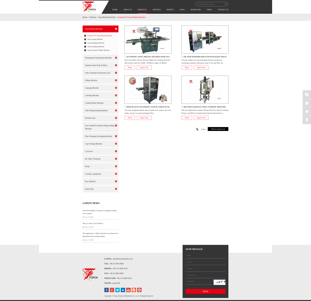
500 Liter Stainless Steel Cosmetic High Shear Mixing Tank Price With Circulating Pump (226, 107)
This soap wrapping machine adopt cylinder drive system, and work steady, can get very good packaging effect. (148, 111)
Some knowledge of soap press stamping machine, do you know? (100, 212)
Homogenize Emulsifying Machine (98, 58)
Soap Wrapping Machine (95, 43)
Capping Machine (92, 88)
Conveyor (89, 151)
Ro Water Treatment (92, 159)
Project (170, 10)
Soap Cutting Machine (95, 39)
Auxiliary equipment (93, 174)
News (182, 10)
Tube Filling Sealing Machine (96, 110)
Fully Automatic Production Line (97, 73)
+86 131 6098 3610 (124, 278)
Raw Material (90, 181)
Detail (130, 68)
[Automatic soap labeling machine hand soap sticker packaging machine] (148, 40)
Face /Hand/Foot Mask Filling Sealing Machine (99, 127)
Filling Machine (91, 80)
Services (157, 10)
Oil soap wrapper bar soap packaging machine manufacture (213, 57)
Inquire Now (144, 68)
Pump (87, 166)
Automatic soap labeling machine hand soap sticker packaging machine (162, 57)
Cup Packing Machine (93, 144)
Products (142, 10)
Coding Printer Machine (94, 103)
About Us (127, 10)
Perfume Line (90, 118)
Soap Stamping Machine (95, 46)
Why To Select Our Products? (93, 223)
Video (209, 10)
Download (196, 10)
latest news (91, 203)
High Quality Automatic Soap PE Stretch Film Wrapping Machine (158, 107)
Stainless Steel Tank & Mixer (96, 65)
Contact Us (223, 10)
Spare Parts (89, 189)
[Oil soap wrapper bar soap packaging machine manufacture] (204, 40)
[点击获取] (219, 282)
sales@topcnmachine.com (123, 259)
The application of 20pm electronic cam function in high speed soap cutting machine (100, 234)
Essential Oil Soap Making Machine (131, 17)
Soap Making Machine (107, 17)
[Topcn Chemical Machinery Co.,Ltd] (89, 7)
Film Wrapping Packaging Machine (98, 136)
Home (114, 10)
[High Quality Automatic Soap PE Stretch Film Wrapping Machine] (148, 90)
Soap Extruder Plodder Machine (98, 50)
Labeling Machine (92, 95)
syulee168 (116, 283)
